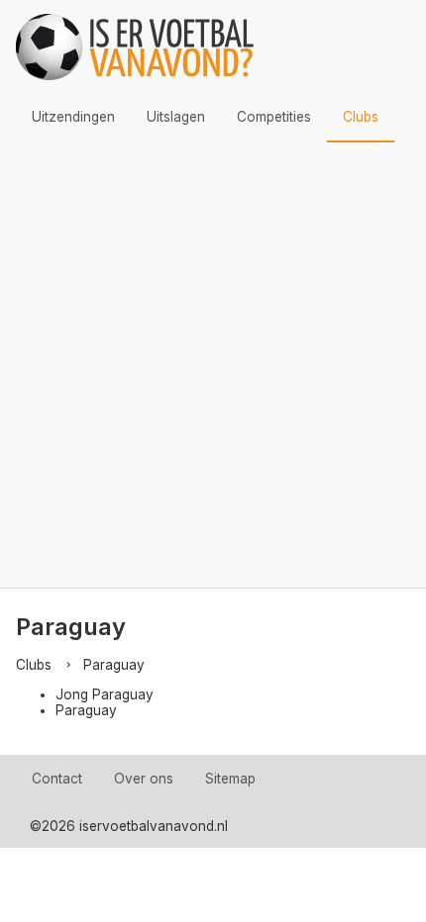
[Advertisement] (213, 365)
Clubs (360, 117)
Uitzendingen (73, 117)
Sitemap (230, 778)
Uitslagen (176, 117)
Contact (57, 778)
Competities (274, 117)
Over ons (143, 778)
